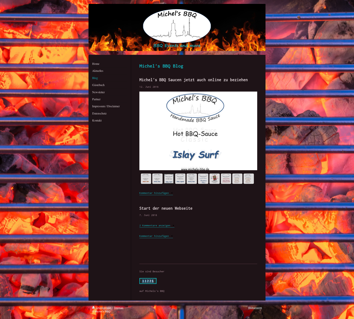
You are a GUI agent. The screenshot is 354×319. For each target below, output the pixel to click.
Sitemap (118, 307)
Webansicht (255, 307)
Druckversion (104, 307)
